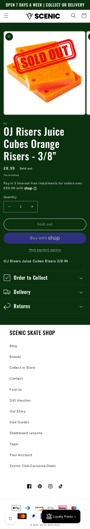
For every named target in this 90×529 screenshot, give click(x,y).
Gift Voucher (20, 400)
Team (14, 444)
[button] (6, 15)
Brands (15, 357)
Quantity (10, 197)
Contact (16, 378)
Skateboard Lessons (26, 433)
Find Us (16, 390)
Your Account (21, 455)
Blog (13, 346)
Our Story (18, 411)
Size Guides (19, 422)
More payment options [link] (45, 249)
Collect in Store (22, 368)
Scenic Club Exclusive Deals (33, 466)
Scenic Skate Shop (50, 525)
